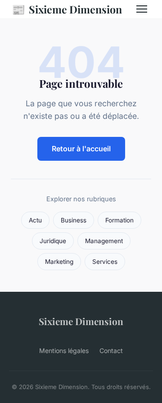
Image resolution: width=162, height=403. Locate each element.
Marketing (59, 261)
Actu (35, 220)
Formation (119, 220)
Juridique (53, 241)
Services (104, 261)
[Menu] (142, 9)
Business (73, 220)
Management (104, 241)
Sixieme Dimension (67, 9)
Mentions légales (64, 350)
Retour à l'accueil (81, 148)
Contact (111, 350)
